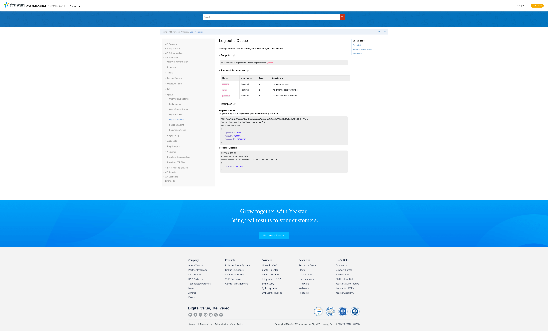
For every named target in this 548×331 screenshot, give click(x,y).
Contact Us (341, 265)
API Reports (170, 172)
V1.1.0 (73, 5)
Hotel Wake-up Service (177, 168)
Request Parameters (362, 49)
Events (192, 297)
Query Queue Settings (179, 99)
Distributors (195, 274)
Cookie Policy (236, 324)
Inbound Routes (174, 78)
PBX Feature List (344, 279)
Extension (171, 67)
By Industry (268, 283)
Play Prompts (173, 146)
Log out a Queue (196, 32)
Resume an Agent (177, 130)
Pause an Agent (176, 125)
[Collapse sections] (379, 32)
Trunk (170, 73)
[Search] (342, 17)
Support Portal (344, 270)
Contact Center (270, 270)
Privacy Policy (221, 324)
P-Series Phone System (237, 265)
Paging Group (173, 135)
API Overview (171, 44)
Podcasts (304, 292)
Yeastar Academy (345, 292)
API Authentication (174, 53)
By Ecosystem (269, 288)
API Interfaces (174, 32)
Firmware (304, 283)
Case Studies (306, 274)
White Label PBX (270, 274)
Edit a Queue (175, 104)
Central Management (236, 283)
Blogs (302, 270)
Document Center (36, 5)
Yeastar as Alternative (347, 283)
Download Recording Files (179, 157)
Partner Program (197, 270)
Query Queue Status (178, 109)
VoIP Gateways (233, 279)
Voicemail (171, 152)
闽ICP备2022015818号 (349, 324)
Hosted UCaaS (269, 265)
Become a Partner (274, 235)
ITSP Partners (195, 279)
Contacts (193, 324)
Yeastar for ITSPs (345, 288)
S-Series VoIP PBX (234, 274)
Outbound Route (174, 84)
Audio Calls (172, 141)
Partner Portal (343, 274)
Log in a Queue (176, 114)
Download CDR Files (176, 162)
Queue (185, 32)
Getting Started (172, 49)
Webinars (304, 288)
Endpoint (357, 45)
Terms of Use (206, 324)
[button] (164, 44)
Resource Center (308, 265)
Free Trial (537, 5)
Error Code (170, 181)
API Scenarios (171, 177)
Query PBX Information (177, 62)
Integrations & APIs (272, 279)
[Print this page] (385, 32)
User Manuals (306, 279)
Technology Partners (199, 283)
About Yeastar (196, 265)
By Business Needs (272, 292)
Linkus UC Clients (234, 270)
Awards (192, 292)
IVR (168, 89)
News (191, 288)
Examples (357, 54)
